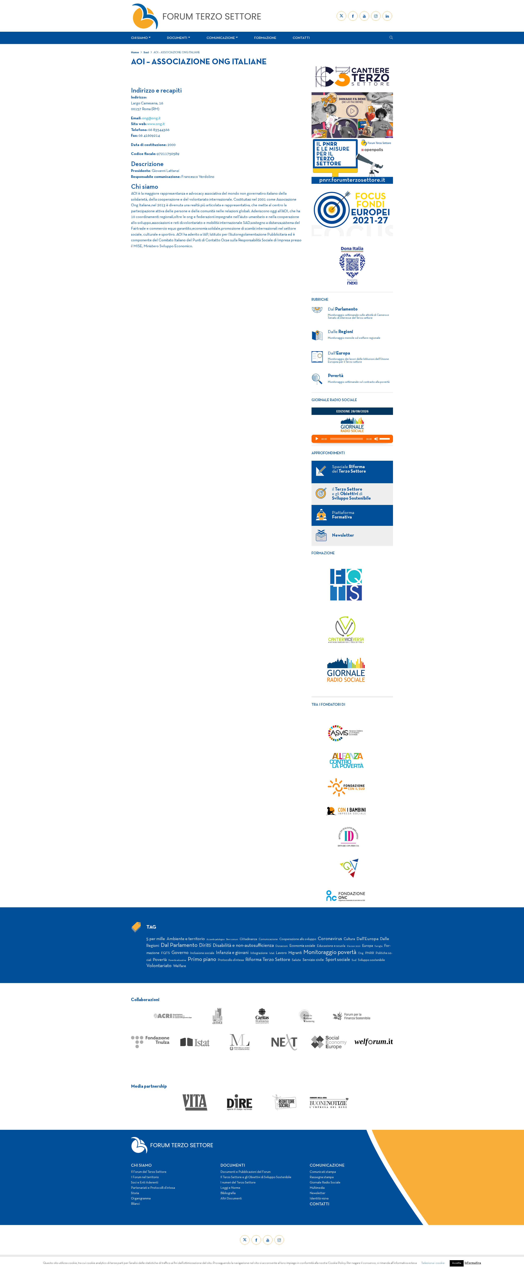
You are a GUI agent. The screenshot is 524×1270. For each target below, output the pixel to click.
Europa (367, 946)
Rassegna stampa (322, 1177)
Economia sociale (302, 946)
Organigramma (141, 1198)
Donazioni (282, 946)
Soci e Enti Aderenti (144, 1182)
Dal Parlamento (179, 945)
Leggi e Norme (230, 1187)
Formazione (265, 38)
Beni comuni (232, 939)
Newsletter (317, 1193)
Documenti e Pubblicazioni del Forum (245, 1172)
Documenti (177, 38)
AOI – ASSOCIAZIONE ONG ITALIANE (177, 52)
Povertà (160, 960)
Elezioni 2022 (353, 946)
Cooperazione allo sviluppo (297, 939)
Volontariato (159, 966)
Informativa (473, 1263)
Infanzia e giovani (232, 953)
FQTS (165, 953)
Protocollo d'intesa (231, 960)
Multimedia (317, 1187)
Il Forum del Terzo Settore (148, 1172)
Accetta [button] (456, 1263)
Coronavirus (330, 939)
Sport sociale (337, 960)
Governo (180, 953)
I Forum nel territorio (145, 1177)
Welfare (179, 966)
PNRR (369, 953)
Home (135, 52)
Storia (135, 1193)
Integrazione (259, 953)
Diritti (205, 945)
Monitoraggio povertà (329, 952)
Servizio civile (313, 960)
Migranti (295, 953)
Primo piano (202, 959)
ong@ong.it (151, 118)
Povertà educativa (177, 960)
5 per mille (155, 939)
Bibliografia (228, 1193)
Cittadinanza (248, 939)
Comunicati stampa (323, 1172)
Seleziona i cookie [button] (433, 1263)
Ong (361, 953)
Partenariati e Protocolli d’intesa (153, 1187)
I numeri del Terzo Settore (238, 1182)
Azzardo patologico (216, 939)
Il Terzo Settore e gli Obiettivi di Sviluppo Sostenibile (255, 1177)
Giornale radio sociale (334, 400)
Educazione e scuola (331, 945)
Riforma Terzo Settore (267, 959)
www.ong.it (156, 124)
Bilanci (135, 1203)
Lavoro (281, 953)
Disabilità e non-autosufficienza (243, 946)
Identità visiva (319, 1198)
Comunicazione (221, 38)
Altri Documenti (231, 1198)
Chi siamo (139, 38)
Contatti (301, 38)
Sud (354, 960)
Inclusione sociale (202, 953)
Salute (296, 960)
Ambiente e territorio (186, 939)
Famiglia (379, 946)
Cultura (349, 939)
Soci (146, 52)
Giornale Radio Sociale (325, 1182)
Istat (271, 953)
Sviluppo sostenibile (371, 960)
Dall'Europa (367, 939)
